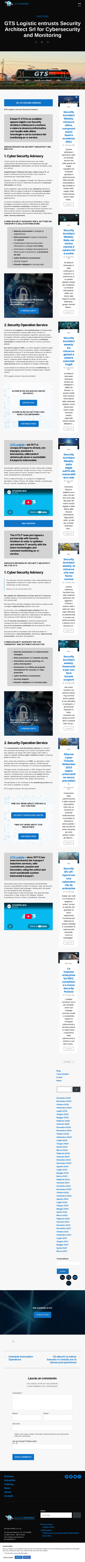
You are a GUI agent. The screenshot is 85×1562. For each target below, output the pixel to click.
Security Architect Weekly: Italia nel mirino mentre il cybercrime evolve (68, 242)
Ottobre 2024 (62, 1134)
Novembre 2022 (63, 1189)
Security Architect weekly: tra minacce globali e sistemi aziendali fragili (69, 351)
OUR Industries (28, 424)
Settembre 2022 (64, 1196)
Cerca (42, 1511)
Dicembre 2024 (63, 1127)
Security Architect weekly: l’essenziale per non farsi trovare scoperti (68, 668)
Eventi (59, 1077)
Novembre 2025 (63, 1101)
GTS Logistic (17, 444)
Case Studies (42, 16)
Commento (17, 1393)
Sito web (16, 1424)
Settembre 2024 (64, 1137)
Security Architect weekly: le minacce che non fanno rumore (69, 569)
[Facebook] (68, 1277)
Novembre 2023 (63, 1163)
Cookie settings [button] (8, 1557)
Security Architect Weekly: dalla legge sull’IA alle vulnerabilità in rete (68, 466)
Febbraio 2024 (63, 1153)
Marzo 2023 (62, 1176)
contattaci (42, 1315)
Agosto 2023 (62, 1166)
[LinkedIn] (62, 1277)
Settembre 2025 (64, 1108)
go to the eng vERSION (28, 103)
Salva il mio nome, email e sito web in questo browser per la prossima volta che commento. (42, 1435)
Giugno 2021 (62, 1241)
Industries (9, 1480)
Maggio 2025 (62, 1117)
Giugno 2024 (62, 1144)
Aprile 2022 (61, 1212)
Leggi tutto (69, 204)
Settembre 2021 (63, 1235)
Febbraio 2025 (63, 1121)
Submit (63, 1271)
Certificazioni (46, 1530)
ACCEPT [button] (18, 1557)
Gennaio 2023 (62, 1183)
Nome (15, 1413)
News (68, 107)
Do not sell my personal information (16, 1553)
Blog (68, 863)
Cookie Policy (48, 1527)
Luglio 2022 (61, 1202)
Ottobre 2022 (62, 1192)
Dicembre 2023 (63, 1160)
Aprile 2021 (61, 1248)
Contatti (8, 1496)
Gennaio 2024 (62, 1157)
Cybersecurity (28, 311)
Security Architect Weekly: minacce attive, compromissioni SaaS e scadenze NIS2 (68, 126)
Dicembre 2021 (63, 1225)
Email (47, 1413)
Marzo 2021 (61, 1251)
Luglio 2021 (61, 1238)
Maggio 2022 (62, 1209)
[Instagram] (68, 1283)
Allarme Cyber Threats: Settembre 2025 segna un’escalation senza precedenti (68, 769)
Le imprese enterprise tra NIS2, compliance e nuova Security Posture (68, 980)
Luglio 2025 (61, 1111)
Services (9, 1476)
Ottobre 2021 (62, 1232)
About (7, 1492)
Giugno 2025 (62, 1114)
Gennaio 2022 (62, 1222)
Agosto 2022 (62, 1199)
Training (8, 1484)
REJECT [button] (26, 1557)
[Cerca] (76, 1089)
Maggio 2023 (62, 1173)
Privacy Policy (46, 1524)
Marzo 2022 (61, 1215)
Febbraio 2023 (63, 1179)
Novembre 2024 (63, 1130)
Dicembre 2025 (63, 1098)
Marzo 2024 (62, 1150)
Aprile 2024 (61, 1147)
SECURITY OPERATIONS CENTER (28, 815)
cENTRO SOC (28, 403)
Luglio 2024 (61, 1140)
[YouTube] (75, 1277)
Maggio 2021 (62, 1245)
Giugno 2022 (62, 1205)
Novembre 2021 (63, 1228)
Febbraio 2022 (63, 1219)
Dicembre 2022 (63, 1186)
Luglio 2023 (61, 1170)
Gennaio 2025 (62, 1124)
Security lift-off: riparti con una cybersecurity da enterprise (68, 878)
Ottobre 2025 (62, 1104)
